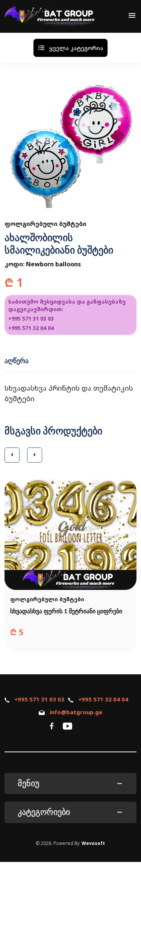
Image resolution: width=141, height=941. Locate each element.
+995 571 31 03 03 (31, 318)
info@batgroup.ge (76, 712)
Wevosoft (93, 843)
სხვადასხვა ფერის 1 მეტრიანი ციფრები (66, 611)
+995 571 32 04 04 (31, 327)
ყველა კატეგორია (76, 48)
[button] (12, 455)
